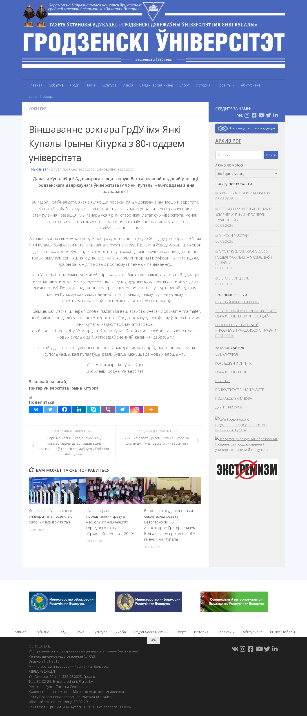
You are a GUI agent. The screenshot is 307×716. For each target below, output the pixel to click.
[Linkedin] (79, 409)
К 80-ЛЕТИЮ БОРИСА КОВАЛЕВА (244, 193)
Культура (109, 85)
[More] (151, 409)
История (203, 85)
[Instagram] (136, 409)
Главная (35, 85)
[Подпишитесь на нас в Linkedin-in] (275, 115)
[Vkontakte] (36, 409)
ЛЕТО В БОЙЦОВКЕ (234, 278)
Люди (74, 85)
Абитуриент (250, 85)
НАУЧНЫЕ (222, 381)
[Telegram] (122, 409)
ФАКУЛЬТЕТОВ (226, 354)
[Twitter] (50, 409)
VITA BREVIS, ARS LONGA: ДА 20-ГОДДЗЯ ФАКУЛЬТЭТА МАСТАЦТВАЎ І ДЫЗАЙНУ (243, 257)
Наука (90, 85)
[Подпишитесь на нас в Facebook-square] (254, 115)
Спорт (184, 85)
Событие (56, 85)
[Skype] (93, 409)
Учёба (128, 85)
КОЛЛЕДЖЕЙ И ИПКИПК (233, 363)
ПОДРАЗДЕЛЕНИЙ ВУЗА (233, 398)
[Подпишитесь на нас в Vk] (239, 115)
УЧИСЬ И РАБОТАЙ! (234, 235)
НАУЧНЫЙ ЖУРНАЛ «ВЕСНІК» (237, 302)
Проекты (224, 85)
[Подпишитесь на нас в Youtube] (261, 115)
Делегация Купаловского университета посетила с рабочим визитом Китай (50, 516)
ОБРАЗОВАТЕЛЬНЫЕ (231, 372)
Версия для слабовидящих (253, 128)
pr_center (39, 169)
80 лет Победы (41, 96)
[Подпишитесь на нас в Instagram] (246, 115)
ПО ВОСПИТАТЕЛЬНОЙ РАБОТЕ (239, 389)
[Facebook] (64, 409)
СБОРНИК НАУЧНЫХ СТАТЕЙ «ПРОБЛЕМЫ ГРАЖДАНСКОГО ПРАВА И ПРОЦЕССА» (245, 330)
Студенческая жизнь (156, 85)
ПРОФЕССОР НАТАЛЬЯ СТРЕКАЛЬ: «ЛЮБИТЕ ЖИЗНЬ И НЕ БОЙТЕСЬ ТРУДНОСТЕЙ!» (243, 214)
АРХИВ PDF (228, 141)
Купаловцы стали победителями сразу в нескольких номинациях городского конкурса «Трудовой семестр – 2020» (110, 522)
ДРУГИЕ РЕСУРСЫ (229, 407)
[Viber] (108, 409)
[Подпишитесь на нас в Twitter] (268, 115)
